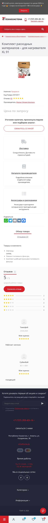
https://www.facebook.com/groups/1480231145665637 (20, 477)
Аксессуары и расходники (24, 200)
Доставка (24, 148)
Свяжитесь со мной (24, 128)
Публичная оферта (22, 408)
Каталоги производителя (24, 173)
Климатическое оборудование (16, 36)
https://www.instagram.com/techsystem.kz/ (27, 477)
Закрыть (24, 10)
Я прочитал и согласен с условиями (22, 409)
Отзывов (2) (22, 236)
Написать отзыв (14, 289)
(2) (11, 98)
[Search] (42, 29)
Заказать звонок (37, 21)
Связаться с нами (24, 428)
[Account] (13, 519)
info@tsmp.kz (24, 444)
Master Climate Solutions (25, 102)
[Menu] (4, 519)
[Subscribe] (42, 403)
